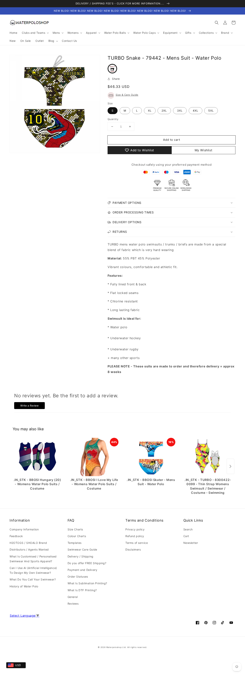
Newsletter (190, 542)
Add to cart (171, 140)
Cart (186, 536)
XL (150, 110)
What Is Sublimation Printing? (87, 583)
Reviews (73, 603)
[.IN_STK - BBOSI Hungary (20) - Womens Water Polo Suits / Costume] (37, 457)
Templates (75, 542)
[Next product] (230, 466)
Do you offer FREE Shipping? (87, 563)
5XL (211, 110)
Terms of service (136, 542)
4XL (195, 110)
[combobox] (16, 665)
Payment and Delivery (82, 569)
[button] (216, 22)
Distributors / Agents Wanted (29, 549)
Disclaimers (133, 549)
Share (116, 78)
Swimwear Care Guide (82, 549)
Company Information (24, 529)
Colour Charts (77, 536)
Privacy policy (135, 529)
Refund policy (134, 536)
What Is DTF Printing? (82, 590)
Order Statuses (78, 576)
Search (188, 529)
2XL (164, 110)
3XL (180, 110)
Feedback (16, 536)
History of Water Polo (24, 586)
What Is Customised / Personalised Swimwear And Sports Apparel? (33, 559)
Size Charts (75, 529)
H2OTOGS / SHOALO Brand (28, 542)
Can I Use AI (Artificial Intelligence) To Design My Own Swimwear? (33, 570)
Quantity (113, 119)
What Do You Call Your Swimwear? (33, 579)
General (73, 596)
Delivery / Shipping (80, 556)
